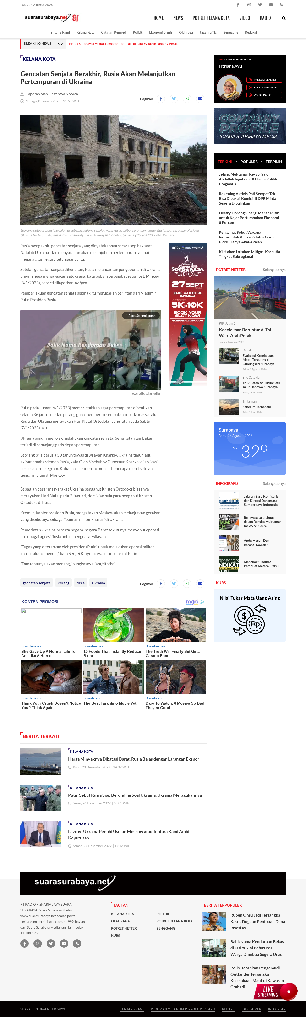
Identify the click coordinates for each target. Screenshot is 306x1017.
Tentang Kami (59, 32)
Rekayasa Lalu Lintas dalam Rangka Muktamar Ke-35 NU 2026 (262, 521)
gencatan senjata (36, 582)
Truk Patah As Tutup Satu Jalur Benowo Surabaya (261, 385)
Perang (63, 582)
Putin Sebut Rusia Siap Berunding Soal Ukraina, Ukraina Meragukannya (135, 795)
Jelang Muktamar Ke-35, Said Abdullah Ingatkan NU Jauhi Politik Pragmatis (248, 179)
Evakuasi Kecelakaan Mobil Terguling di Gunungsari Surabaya (258, 359)
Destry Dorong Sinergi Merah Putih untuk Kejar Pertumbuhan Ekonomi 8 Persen (249, 218)
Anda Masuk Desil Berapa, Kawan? (257, 542)
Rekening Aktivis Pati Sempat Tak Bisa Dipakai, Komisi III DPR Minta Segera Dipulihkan (247, 198)
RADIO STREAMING (265, 79)
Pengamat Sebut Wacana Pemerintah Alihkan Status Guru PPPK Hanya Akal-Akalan (246, 237)
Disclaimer (251, 1009)
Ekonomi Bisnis (160, 32)
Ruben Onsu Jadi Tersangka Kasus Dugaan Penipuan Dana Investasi (257, 921)
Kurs (115, 935)
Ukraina (98, 582)
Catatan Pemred (113, 32)
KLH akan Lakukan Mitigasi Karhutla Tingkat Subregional (249, 254)
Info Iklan (277, 1009)
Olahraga (186, 32)
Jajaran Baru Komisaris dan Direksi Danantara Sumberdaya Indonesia (261, 500)
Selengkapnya (274, 269)
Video (245, 18)
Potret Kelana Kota (211, 18)
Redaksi (251, 32)
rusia (80, 582)
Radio (265, 18)
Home (159, 18)
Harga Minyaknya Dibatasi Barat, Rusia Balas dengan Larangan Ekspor (133, 759)
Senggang (231, 32)
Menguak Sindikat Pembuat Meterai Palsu (261, 564)
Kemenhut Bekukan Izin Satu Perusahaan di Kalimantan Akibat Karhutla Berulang (129, 44)
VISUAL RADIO (262, 95)
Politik (138, 32)
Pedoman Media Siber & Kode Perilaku (183, 1009)
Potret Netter (124, 928)
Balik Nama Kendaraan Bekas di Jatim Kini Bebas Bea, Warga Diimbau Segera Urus (257, 948)
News (178, 18)
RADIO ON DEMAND (266, 87)
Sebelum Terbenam (257, 407)
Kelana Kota (85, 32)
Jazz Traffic (208, 32)
